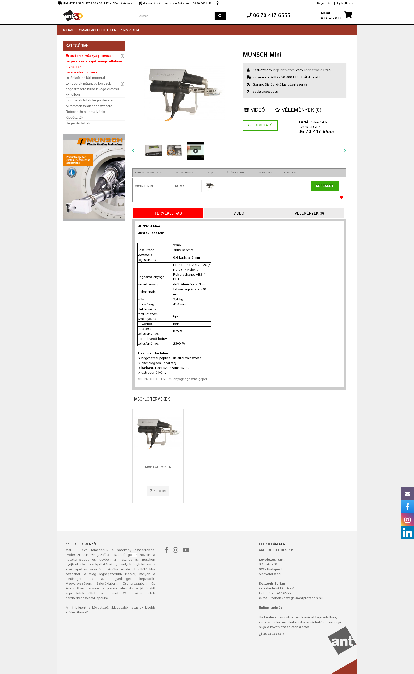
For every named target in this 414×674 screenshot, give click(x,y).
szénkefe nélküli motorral (86, 78)
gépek (132, 555)
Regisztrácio (325, 3)
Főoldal (67, 29)
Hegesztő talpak (78, 123)
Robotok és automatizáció (85, 112)
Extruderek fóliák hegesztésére (89, 100)
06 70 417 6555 (316, 132)
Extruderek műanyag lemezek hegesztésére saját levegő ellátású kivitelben (94, 61)
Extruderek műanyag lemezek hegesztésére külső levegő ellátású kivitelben (92, 88)
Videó (257, 110)
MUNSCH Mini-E (158, 466)
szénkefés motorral (82, 72)
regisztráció (313, 70)
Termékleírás (168, 213)
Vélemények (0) (300, 110)
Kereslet (325, 186)
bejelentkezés (284, 70)
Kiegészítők (74, 117)
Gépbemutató (260, 125)
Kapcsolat (130, 29)
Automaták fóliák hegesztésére (89, 106)
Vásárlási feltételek (97, 29)
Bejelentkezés (344, 3)
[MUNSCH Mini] (184, 93)
